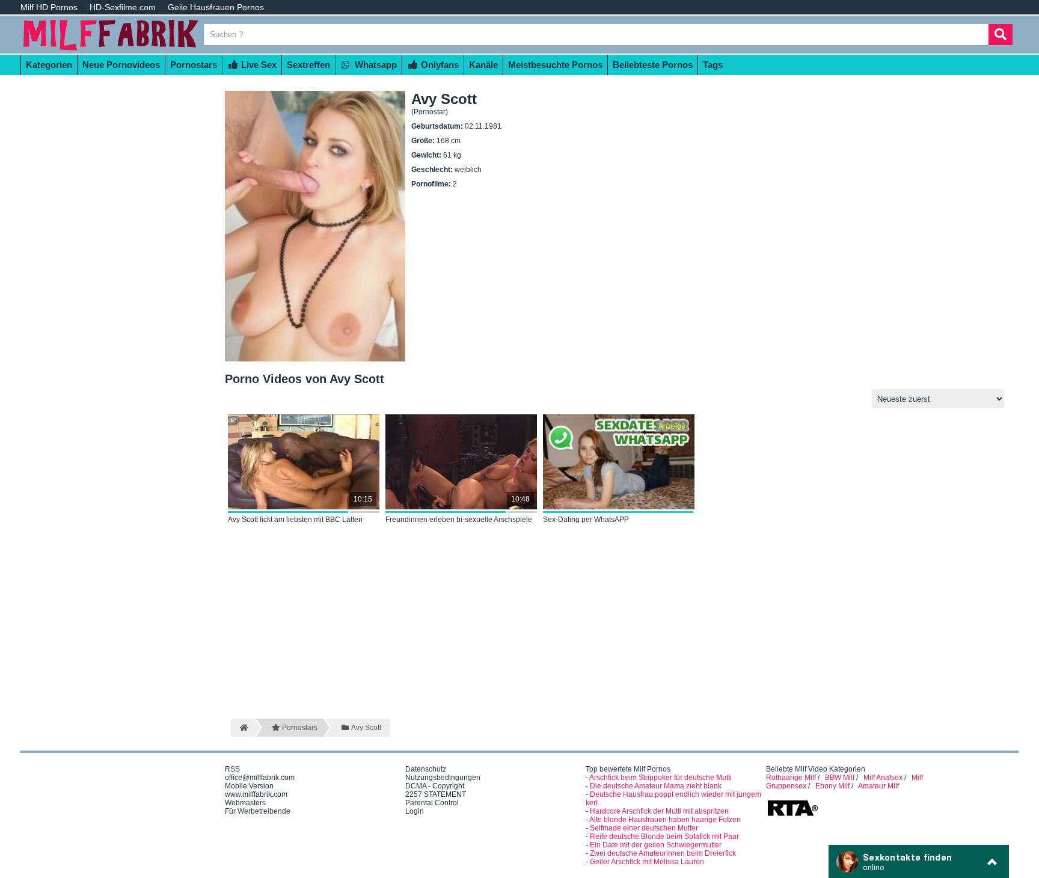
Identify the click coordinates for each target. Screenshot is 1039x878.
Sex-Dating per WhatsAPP (586, 519)
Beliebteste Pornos (653, 65)
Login (414, 811)
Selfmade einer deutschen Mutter (644, 828)
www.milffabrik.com (256, 794)
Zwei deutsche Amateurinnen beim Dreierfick (663, 853)
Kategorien (49, 65)
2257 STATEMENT (435, 794)
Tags (713, 65)
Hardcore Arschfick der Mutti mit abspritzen (659, 811)
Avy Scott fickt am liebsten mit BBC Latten (295, 519)
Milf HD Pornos (49, 7)
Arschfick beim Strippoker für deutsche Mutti (660, 777)
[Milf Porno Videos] (110, 49)
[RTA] (792, 815)
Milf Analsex (883, 777)
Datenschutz (425, 769)
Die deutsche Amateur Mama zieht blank (656, 786)
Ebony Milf (832, 786)
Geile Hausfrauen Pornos (216, 7)
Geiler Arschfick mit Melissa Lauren (647, 862)
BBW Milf (839, 777)
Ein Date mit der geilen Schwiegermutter (656, 845)
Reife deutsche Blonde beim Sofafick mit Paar (664, 836)
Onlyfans (438, 65)
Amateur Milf (878, 786)
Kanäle (483, 65)
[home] (242, 728)
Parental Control (432, 803)
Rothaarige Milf (791, 777)
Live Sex (258, 65)
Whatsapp (374, 65)
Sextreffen (308, 65)
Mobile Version (249, 786)
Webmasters (245, 803)
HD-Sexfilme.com (123, 7)
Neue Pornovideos (121, 65)
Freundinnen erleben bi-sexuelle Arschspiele (458, 519)
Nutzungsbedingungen (442, 777)
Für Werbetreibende (257, 811)
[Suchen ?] (1000, 34)
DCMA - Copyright (434, 786)
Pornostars (193, 65)
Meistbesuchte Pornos (555, 65)
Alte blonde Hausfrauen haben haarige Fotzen (665, 819)
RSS (232, 769)
